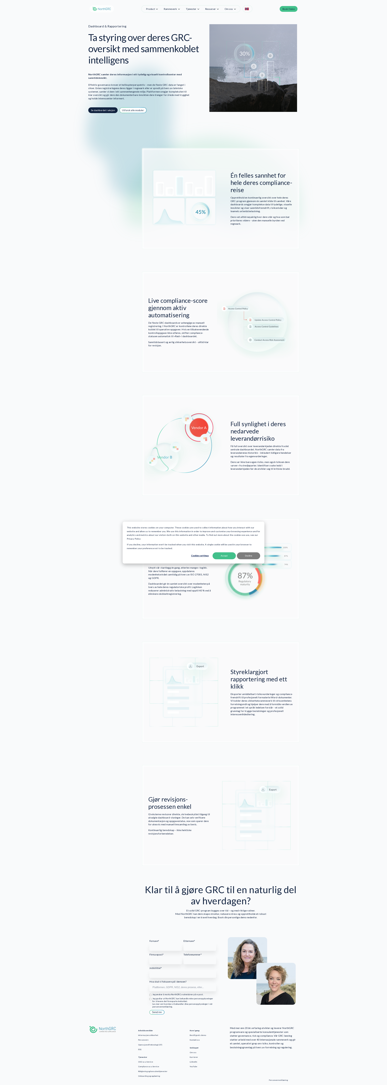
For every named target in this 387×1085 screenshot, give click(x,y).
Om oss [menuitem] (229, 8)
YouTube (193, 1066)
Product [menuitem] (150, 8)
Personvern (143, 1040)
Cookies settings (200, 555)
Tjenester (142, 1057)
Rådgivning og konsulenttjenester (152, 1071)
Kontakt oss (195, 1040)
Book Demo (288, 9)
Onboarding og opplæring (149, 1076)
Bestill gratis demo (198, 1035)
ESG (140, 1049)
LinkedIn (193, 1062)
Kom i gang (195, 1030)
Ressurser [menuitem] (210, 8)
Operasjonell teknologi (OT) (150, 1045)
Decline (248, 555)
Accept (224, 555)
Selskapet (194, 1048)
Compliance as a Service (148, 1066)
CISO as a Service (145, 1062)
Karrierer (194, 1057)
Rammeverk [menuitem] (170, 8)
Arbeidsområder (145, 1030)
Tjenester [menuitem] (191, 8)
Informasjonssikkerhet (148, 1035)
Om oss (193, 1052)
